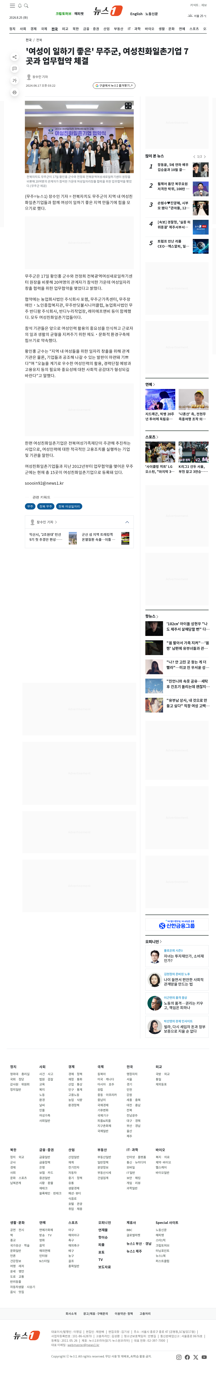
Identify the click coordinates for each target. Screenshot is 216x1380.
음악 (42, 1245)
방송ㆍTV (45, 1235)
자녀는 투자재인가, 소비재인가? (184, 958)
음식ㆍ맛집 (17, 1292)
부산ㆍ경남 (133, 1126)
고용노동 (73, 1095)
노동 (42, 1095)
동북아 (101, 1074)
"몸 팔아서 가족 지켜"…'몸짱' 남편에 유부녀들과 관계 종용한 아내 (187, 649)
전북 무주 (45, 506)
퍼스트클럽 (162, 1261)
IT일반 (131, 1173)
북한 (13, 1150)
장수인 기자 (40, 77)
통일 (158, 1079)
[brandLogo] (108, 10)
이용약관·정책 (124, 1314)
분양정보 (102, 1167)
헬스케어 (161, 1167)
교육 (42, 1084)
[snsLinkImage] (178, 1357)
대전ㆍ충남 (133, 1105)
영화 (42, 1240)
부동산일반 (104, 1157)
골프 (71, 1261)
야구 (71, 1230)
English (136, 14)
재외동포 (161, 1084)
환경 (42, 1100)
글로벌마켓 (133, 1235)
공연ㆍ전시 (17, 1230)
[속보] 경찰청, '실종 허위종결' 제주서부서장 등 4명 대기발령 (174, 227)
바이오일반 (162, 1173)
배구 (71, 1251)
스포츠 (150, 437)
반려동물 (15, 1282)
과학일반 (132, 1188)
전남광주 (132, 1115)
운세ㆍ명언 (17, 1271)
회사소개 (71, 1314)
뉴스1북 (161, 1256)
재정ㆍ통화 (75, 1079)
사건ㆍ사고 (46, 1074)
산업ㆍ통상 (75, 1084)
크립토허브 (64, 14)
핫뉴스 (150, 616)
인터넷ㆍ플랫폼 (136, 1157)
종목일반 (73, 1266)
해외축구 (73, 1245)
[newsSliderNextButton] (205, 156)
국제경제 (102, 1105)
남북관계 (15, 1183)
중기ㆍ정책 (75, 1178)
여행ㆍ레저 (17, 1266)
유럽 (100, 1090)
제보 (204, 5)
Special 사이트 (167, 1223)
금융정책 (44, 1162)
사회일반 (44, 1121)
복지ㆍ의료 (163, 1157)
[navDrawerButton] (12, 5)
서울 (129, 1079)
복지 (42, 1090)
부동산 (102, 1150)
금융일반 (44, 1157)
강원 (129, 1095)
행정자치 (132, 1074)
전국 (29, 40)
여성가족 (44, 1115)
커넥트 (194, 5)
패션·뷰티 (74, 1193)
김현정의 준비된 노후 (177, 974)
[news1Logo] (27, 1335)
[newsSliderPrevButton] (194, 156)
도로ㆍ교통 (17, 1277)
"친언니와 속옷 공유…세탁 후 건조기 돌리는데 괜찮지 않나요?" (188, 687)
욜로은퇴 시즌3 (173, 951)
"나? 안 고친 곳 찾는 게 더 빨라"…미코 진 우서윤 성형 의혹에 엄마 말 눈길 (187, 668)
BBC (129, 1230)
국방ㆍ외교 (163, 1074)
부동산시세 (104, 1173)
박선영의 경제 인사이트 (178, 1021)
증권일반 (44, 1178)
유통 (71, 1183)
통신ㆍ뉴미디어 (136, 1162)
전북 (129, 1110)
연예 (148, 384)
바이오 (160, 1150)
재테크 (43, 1188)
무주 (30, 506)
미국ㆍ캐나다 (105, 1079)
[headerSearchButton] (26, 5)
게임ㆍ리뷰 (133, 1183)
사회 (42, 1067)
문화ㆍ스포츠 (18, 1178)
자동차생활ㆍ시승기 (22, 1287)
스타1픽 (161, 1240)
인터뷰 (43, 1256)
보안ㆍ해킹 (133, 1178)
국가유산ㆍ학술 (20, 1245)
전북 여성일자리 (69, 506)
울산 (129, 1131)
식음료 (72, 1199)
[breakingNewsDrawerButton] (20, 5)
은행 (42, 1167)
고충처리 (145, 1314)
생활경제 (73, 1188)
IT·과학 (132, 1150)
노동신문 (151, 14)
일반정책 (102, 1162)
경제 (71, 1067)
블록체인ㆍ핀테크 (50, 1193)
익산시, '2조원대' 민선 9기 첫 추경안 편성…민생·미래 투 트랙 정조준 (45, 537)
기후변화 (102, 1110)
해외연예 (44, 1251)
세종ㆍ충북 (133, 1100)
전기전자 (73, 1167)
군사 (13, 1162)
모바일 (131, 1167)
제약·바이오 (163, 1162)
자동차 (72, 1173)
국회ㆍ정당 (17, 1079)
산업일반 (73, 1157)
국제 (100, 1067)
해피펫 (79, 14)
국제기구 (102, 1115)
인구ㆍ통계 (75, 1090)
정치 (13, 1067)
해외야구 (73, 1235)
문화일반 (15, 1251)
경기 (129, 1084)
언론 (13, 1256)
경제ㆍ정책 (75, 1074)
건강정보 (15, 1261)
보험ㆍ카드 (46, 1173)
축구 (71, 1240)
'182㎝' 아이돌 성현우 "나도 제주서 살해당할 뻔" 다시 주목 (187, 629)
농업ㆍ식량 (75, 1100)
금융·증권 (46, 1150)
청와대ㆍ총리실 (20, 1074)
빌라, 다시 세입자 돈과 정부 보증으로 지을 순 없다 (184, 1029)
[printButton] (14, 92)
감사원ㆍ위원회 (20, 1084)
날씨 (42, 1105)
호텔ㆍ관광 (75, 1204)
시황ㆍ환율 (46, 1183)
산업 (71, 1150)
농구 (71, 1256)
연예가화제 (46, 1230)
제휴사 (131, 1223)
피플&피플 (104, 1121)
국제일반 (102, 1131)
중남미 (101, 1100)
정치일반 (15, 1090)
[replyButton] (14, 68)
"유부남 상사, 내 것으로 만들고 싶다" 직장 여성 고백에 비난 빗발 (187, 706)
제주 (129, 1136)
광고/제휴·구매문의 (95, 1314)
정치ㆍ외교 (17, 1157)
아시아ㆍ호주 (105, 1084)
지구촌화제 (104, 1126)
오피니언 (152, 941)
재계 (71, 1162)
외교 (159, 1067)
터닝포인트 (162, 1251)
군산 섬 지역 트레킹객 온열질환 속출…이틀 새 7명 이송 (98, 537)
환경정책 (73, 1105)
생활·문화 (17, 1223)
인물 (42, 1110)
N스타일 (44, 1261)
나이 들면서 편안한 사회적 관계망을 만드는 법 (184, 982)
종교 (13, 1240)
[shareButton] (14, 57)
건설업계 (102, 1178)
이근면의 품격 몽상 (175, 998)
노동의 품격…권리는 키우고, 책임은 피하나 (183, 1005)
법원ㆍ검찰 (46, 1079)
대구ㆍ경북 (133, 1121)
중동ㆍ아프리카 (107, 1095)
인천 (129, 1090)
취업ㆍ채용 (75, 1209)
